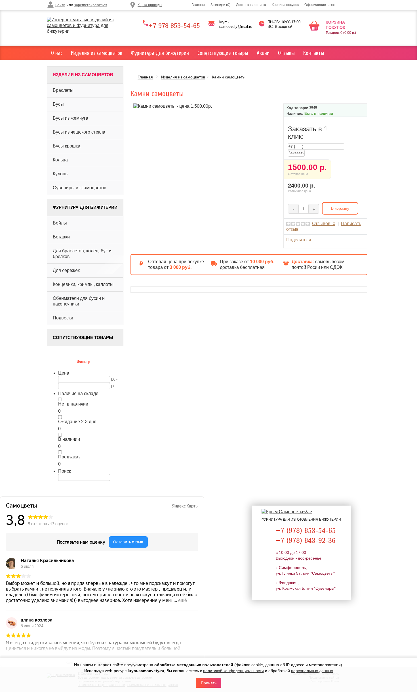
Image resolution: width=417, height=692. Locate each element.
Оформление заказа (321, 5)
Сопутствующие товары (222, 53)
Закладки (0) (220, 5)
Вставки (61, 236)
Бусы (58, 104)
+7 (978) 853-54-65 (306, 530)
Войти (60, 5)
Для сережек (66, 270)
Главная (198, 5)
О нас (56, 53)
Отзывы (286, 53)
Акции (263, 53)
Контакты (313, 53)
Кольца (60, 159)
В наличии (69, 439)
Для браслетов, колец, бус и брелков (82, 253)
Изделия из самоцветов (96, 53)
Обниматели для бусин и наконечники (79, 301)
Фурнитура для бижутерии (160, 53)
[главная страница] (87, 25)
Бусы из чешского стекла (79, 132)
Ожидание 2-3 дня (77, 421)
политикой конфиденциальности (233, 670)
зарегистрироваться (90, 5)
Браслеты (63, 90)
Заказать (296, 153)
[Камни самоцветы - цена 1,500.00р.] (172, 105)
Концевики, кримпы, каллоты (83, 284)
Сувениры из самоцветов (79, 187)
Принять (208, 683)
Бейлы (60, 223)
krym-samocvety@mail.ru (235, 24)
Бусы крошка (66, 146)
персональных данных (312, 670)
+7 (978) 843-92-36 (306, 540)
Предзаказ (69, 456)
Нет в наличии (73, 404)
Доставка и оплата (251, 5)
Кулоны (61, 173)
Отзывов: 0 (323, 223)
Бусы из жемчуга (70, 118)
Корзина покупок (285, 5)
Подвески (63, 317)
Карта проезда (150, 5)
